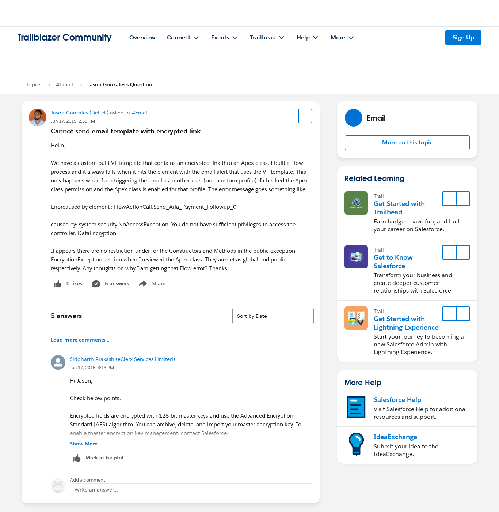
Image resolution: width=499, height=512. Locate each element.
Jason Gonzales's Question (120, 84)
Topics (33, 84)
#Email (64, 84)
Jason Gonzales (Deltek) (79, 112)
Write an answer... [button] (96, 489)
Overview (142, 37)
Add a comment (87, 480)
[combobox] (273, 316)
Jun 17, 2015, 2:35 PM (73, 121)
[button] (407, 142)
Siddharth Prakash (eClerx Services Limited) (122, 359)
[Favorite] (305, 116)
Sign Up (463, 37)
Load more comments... (80, 339)
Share (151, 285)
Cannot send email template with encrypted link (126, 131)
